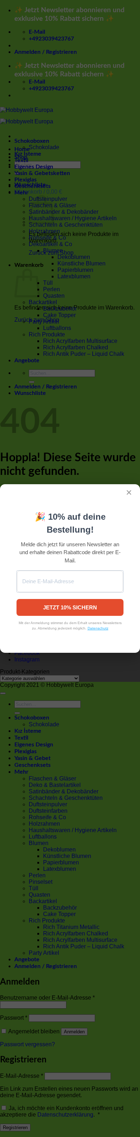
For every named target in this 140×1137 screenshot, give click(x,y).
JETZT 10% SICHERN (70, 607)
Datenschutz (98, 628)
